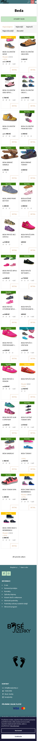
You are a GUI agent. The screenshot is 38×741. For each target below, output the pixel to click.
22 (3, 64)
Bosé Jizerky (9, 694)
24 (9, 64)
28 (6, 100)
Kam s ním (24, 567)
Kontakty (7, 591)
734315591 (8, 691)
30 (21, 281)
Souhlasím (18, 736)
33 (28, 281)
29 (9, 100)
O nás (6, 585)
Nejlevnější (19, 27)
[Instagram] (8, 573)
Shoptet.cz (13, 567)
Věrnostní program (10, 607)
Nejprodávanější (8, 31)
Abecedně (20, 31)
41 (6, 172)
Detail (14, 70)
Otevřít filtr (19, 19)
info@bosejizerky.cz (11, 688)
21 (24, 100)
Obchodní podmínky (11, 600)
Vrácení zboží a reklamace (13, 597)
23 (6, 64)
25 (6, 317)
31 (6, 244)
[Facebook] (4, 573)
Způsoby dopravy (10, 594)
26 (3, 100)
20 (21, 100)
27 (6, 136)
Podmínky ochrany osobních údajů (16, 604)
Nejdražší (29, 27)
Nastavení (18, 731)
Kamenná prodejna (10, 588)
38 (3, 172)
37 (21, 172)
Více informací (14, 726)
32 (9, 244)
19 (21, 208)
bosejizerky (8, 697)
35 (21, 244)
